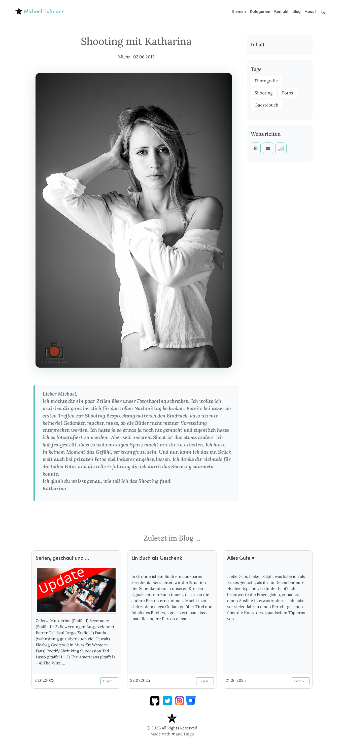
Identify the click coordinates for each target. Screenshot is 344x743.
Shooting (263, 93)
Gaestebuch (266, 105)
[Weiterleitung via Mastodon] (256, 148)
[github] (154, 700)
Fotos (287, 93)
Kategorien (260, 11)
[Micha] (172, 717)
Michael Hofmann (44, 11)
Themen (238, 11)
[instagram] (180, 700)
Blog (296, 11)
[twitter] (167, 700)
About (310, 11)
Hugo (189, 733)
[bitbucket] (191, 700)
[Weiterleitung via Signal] (281, 148)
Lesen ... (109, 681)
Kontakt (281, 11)
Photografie (266, 81)
